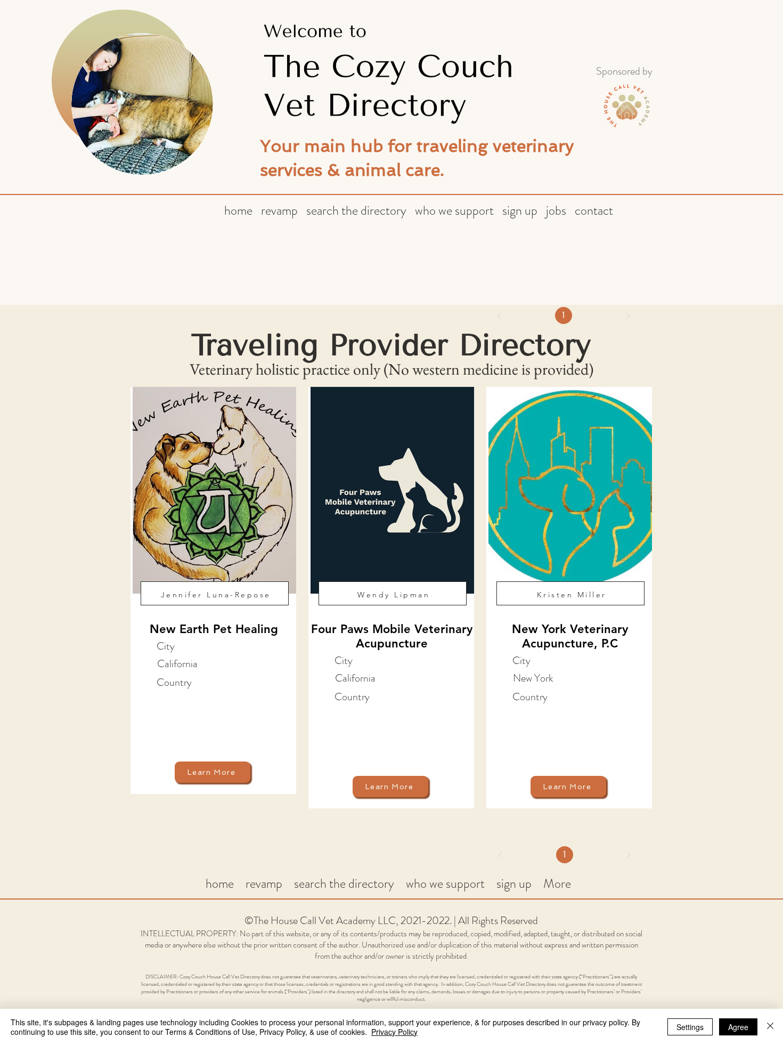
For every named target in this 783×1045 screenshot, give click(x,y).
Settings (690, 1027)
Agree (738, 1027)
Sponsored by (624, 71)
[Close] (770, 1026)
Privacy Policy (394, 1031)
